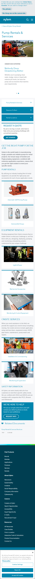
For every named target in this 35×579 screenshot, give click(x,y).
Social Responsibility (10, 488)
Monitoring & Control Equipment (17, 313)
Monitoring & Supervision (17, 380)
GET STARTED (10, 137)
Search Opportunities (11, 506)
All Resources (8, 526)
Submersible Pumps (17, 224)
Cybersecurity (8, 494)
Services (7, 468)
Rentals (6, 471)
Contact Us (8, 541)
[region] (17, 564)
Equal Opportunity (10, 512)
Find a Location (9, 532)
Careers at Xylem (9, 503)
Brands (6, 456)
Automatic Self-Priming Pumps (17, 200)
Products (7, 465)
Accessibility (8, 509)
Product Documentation (11, 538)
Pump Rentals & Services (14, 103)
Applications (8, 462)
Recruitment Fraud (10, 518)
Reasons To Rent (11, 110)
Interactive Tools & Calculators (13, 535)
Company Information (11, 491)
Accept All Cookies (17, 575)
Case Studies (8, 529)
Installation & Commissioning (17, 356)
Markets (7, 459)
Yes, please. (7, 9)
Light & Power (17, 265)
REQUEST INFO (11, 416)
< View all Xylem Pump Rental (11, 26)
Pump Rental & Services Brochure (12, 429)
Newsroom (7, 480)
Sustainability (8, 483)
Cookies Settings (17, 564)
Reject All (17, 570)
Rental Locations (11, 118)
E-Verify (6, 515)
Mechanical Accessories (17, 289)
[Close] (33, 552)
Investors (7, 486)
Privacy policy (6, 561)
